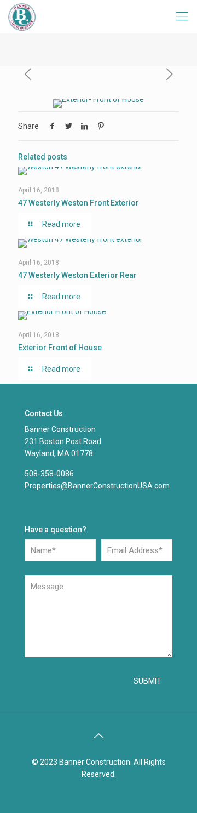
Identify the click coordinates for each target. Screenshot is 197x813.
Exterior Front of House (60, 347)
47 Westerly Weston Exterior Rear (77, 275)
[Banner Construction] (22, 16)
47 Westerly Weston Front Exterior (78, 202)
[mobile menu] (182, 16)
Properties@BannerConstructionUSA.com (97, 485)
